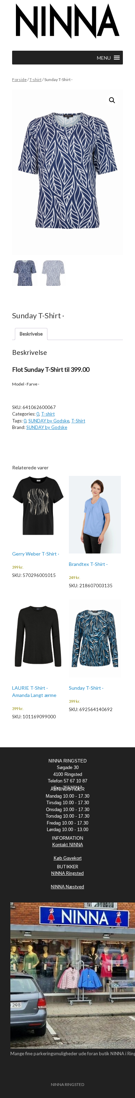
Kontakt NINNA (67, 844)
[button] (112, 100)
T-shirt (35, 79)
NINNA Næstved (67, 886)
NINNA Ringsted (67, 873)
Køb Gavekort (68, 858)
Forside (19, 79)
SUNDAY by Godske (48, 420)
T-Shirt (78, 420)
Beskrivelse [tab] (31, 334)
